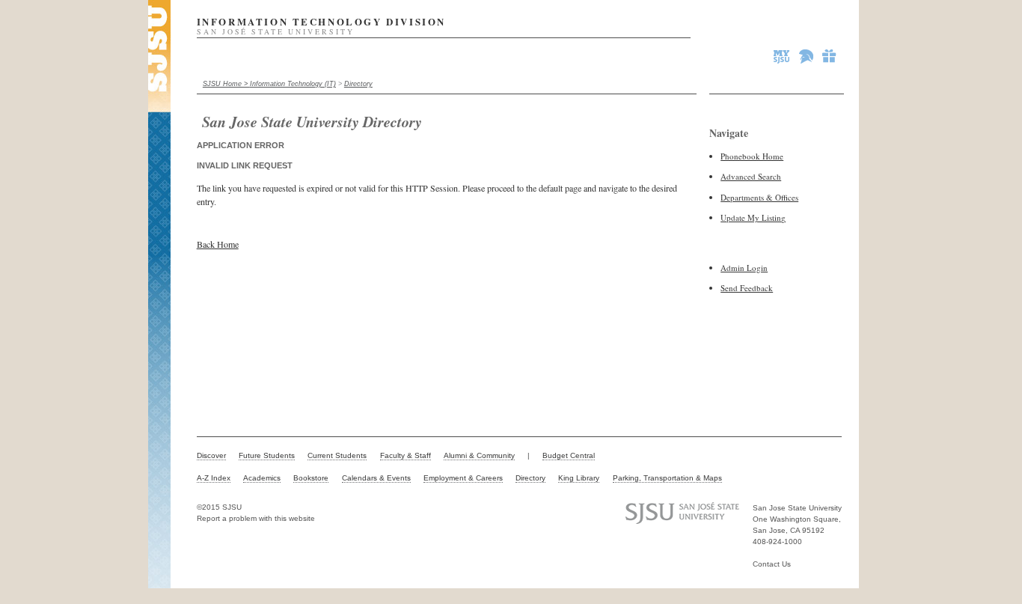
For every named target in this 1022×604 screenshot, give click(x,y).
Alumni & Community (479, 455)
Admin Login (744, 267)
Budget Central (568, 455)
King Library (578, 478)
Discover (211, 455)
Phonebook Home (751, 156)
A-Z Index (213, 478)
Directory (358, 84)
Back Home (218, 244)
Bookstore (310, 478)
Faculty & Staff (405, 455)
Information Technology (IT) (293, 84)
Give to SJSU (829, 56)
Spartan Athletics (807, 56)
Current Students (337, 455)
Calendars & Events (376, 478)
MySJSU (782, 56)
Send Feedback (746, 287)
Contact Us (772, 564)
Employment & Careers (463, 478)
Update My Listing (753, 217)
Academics (262, 478)
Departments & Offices (759, 197)
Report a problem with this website (256, 518)
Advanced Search (750, 176)
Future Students (267, 455)
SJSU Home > (226, 84)
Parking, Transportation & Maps (667, 478)
